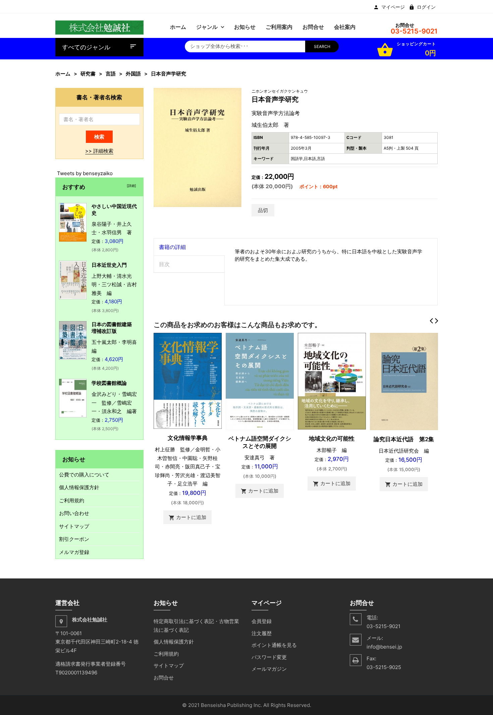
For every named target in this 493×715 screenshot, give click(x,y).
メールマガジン (269, 669)
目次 (164, 264)
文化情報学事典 (188, 438)
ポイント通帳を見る (274, 645)
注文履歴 (262, 633)
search (322, 46)
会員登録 (262, 621)
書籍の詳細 (172, 247)
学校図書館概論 (109, 383)
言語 (111, 73)
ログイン (426, 7)
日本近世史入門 (109, 265)
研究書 (88, 73)
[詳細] (130, 186)
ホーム (62, 73)
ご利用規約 (71, 500)
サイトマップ (74, 526)
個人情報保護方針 (79, 487)
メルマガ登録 (74, 552)
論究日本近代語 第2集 (404, 439)
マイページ (393, 7)
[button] (235, 94)
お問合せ (164, 677)
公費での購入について (84, 474)
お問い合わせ (74, 513)
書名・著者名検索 (99, 97)
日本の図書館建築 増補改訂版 (114, 327)
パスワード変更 (269, 657)
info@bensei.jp (384, 647)
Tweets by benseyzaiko (85, 173)
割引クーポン (74, 539)
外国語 (133, 73)
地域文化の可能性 (331, 438)
